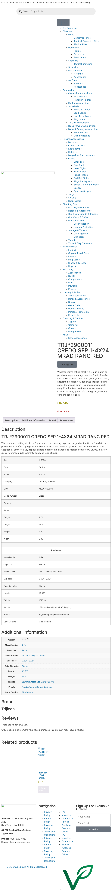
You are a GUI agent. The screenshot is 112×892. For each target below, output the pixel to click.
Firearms (67, 31)
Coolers (72, 328)
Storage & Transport (78, 230)
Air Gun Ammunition (78, 122)
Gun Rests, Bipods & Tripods (83, 214)
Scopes (77, 188)
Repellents (73, 315)
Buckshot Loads (82, 109)
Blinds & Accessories (79, 298)
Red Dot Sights (81, 178)
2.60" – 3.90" (28, 661)
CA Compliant (70, 28)
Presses (72, 289)
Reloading (68, 269)
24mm (25, 650)
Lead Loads (80, 112)
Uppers (72, 266)
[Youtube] (19, 851)
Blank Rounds (81, 132)
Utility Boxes (74, 331)
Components (75, 279)
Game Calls (74, 305)
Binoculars (79, 161)
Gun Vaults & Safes (78, 217)
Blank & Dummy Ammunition (83, 129)
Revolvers (79, 54)
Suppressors (74, 201)
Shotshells (73, 106)
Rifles (71, 34)
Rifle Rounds (80, 96)
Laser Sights (80, 168)
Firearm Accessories (73, 139)
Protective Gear (76, 220)
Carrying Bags (81, 233)
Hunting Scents (76, 308)
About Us (66, 815)
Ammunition (69, 90)
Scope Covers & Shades (86, 184)
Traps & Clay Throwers (80, 243)
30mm (25, 666)
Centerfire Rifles (82, 37)
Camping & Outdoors (74, 318)
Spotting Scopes (82, 191)
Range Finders (81, 174)
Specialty (73, 67)
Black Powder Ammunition (81, 126)
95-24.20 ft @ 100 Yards (33, 655)
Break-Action (80, 57)
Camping (73, 325)
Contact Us (67, 818)
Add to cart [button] (42, 789)
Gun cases (79, 236)
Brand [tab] (52, 420)
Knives (66, 334)
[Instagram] (12, 851)
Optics (71, 158)
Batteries (72, 142)
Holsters (72, 152)
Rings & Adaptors (83, 181)
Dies (70, 282)
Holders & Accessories (80, 210)
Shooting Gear (70, 204)
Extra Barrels (75, 148)
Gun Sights (79, 165)
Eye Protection (81, 223)
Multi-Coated (28, 692)
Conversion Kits (76, 145)
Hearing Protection (83, 227)
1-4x (24, 645)
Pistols (77, 50)
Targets (72, 240)
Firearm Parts (70, 246)
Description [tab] (11, 420)
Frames (72, 249)
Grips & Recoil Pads (78, 253)
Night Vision (80, 171)
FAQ (63, 812)
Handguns (73, 47)
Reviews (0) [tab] (66, 420)
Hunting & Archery (72, 292)
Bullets (71, 276)
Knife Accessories (77, 338)
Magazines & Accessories (81, 155)
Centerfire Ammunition (80, 93)
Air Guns (72, 80)
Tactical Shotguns (83, 64)
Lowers (72, 256)
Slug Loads (79, 119)
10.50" (25, 671)
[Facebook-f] (4, 851)
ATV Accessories (77, 295)
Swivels (72, 197)
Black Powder (75, 70)
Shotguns (73, 60)
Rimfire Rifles (80, 44)
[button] (67, 364)
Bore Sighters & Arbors (80, 207)
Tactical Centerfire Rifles (86, 41)
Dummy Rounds (82, 135)
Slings (71, 194)
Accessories (80, 77)
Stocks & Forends (77, 263)
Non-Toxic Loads (82, 116)
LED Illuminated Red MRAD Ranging (38, 682)
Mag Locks (74, 259)
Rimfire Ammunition (78, 103)
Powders (72, 285)
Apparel (72, 321)
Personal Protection (78, 311)
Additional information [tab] (33, 420)
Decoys (72, 302)
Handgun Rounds (82, 99)
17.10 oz (25, 676)
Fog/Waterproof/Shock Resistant (37, 687)
